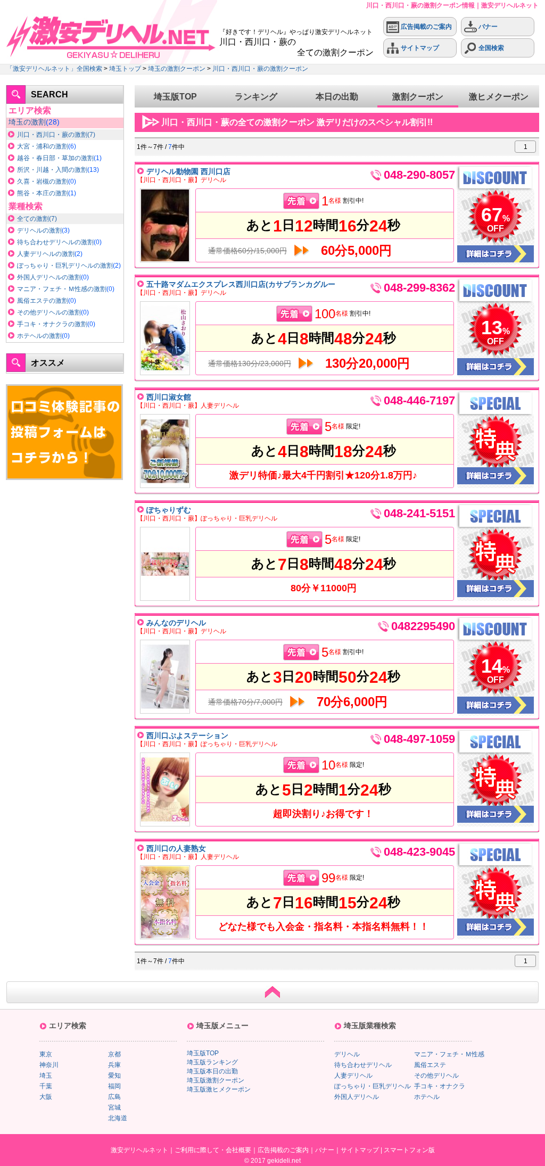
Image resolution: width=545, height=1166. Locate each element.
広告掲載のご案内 (425, 26)
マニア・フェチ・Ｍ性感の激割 (61, 289)
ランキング (256, 96)
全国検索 (490, 48)
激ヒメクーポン (499, 96)
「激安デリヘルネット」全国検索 (54, 68)
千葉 (45, 1086)
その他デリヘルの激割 (49, 312)
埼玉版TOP (175, 96)
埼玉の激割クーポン (176, 68)
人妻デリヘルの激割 (46, 254)
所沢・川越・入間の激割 (52, 169)
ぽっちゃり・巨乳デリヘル (372, 1086)
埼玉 (45, 1075)
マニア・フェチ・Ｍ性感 (449, 1054)
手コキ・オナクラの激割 (52, 324)
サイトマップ (419, 48)
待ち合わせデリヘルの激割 (55, 242)
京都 (114, 1054)
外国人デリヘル (356, 1097)
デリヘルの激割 (39, 230)
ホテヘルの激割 (39, 336)
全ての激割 (33, 218)
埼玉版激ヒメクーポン (219, 1089)
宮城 (114, 1107)
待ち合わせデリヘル (363, 1065)
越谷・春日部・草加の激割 (55, 158)
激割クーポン (417, 96)
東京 (45, 1054)
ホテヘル (427, 1097)
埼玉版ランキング (212, 1062)
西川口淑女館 (168, 397)
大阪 (45, 1097)
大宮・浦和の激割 (42, 146)
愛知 (114, 1075)
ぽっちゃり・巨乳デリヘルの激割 (65, 265)
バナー (487, 26)
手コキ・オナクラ (439, 1086)
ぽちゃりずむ (168, 510)
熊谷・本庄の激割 (42, 193)
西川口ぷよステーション (187, 735)
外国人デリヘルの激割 (49, 277)
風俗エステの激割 (42, 300)
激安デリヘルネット (139, 1150)
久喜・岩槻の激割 (42, 181)
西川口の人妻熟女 (176, 848)
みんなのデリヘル (176, 622)
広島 (114, 1097)
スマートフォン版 (409, 1150)
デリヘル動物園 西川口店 (188, 171)
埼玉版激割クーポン (215, 1080)
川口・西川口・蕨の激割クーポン (260, 68)
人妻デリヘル (353, 1075)
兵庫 (114, 1065)
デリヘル (347, 1054)
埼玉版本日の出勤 (212, 1071)
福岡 (114, 1086)
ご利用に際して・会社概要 (213, 1150)
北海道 (117, 1118)
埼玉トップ (125, 68)
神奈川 (49, 1065)
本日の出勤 (337, 96)
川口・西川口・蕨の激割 (52, 134)
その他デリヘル (436, 1075)
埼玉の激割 (27, 122)
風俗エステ (430, 1065)
